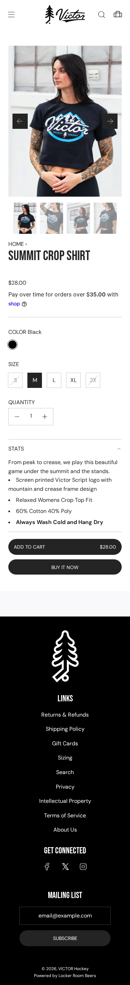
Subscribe (65, 938)
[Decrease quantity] (17, 416)
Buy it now (65, 567)
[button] (20, 121)
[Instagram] (83, 866)
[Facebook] (47, 866)
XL (73, 380)
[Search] (101, 14)
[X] (65, 866)
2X (93, 380)
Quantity (21, 402)
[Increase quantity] (44, 416)
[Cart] (118, 14)
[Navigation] (11, 14)
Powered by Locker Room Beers (65, 975)
